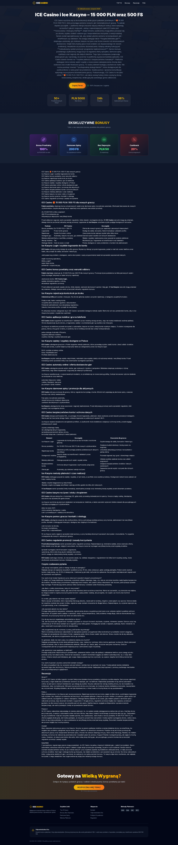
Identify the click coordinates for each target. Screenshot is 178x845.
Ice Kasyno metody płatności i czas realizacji (57, 192)
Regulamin (93, 818)
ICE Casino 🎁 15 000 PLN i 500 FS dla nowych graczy (61, 172)
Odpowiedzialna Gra (96, 812)
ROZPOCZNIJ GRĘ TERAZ (89, 787)
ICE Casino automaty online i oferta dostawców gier (60, 185)
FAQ (143, 3)
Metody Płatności (65, 818)
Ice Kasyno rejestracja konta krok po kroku (57, 178)
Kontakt (92, 810)
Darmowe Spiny (65, 815)
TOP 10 (119, 3)
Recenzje (136, 3)
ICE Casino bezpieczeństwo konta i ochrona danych (60, 189)
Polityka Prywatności (96, 815)
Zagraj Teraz (77, 85)
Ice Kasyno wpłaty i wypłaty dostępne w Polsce (58, 183)
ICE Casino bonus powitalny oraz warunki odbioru (59, 176)
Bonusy (127, 3)
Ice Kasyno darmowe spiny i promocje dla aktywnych (60, 187)
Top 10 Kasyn (64, 810)
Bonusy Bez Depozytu (67, 812)
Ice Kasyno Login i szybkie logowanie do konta (58, 174)
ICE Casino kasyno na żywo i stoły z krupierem (58, 194)
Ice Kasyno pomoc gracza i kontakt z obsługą (58, 196)
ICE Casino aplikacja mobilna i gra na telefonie (58, 181)
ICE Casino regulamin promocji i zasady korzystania (60, 198)
